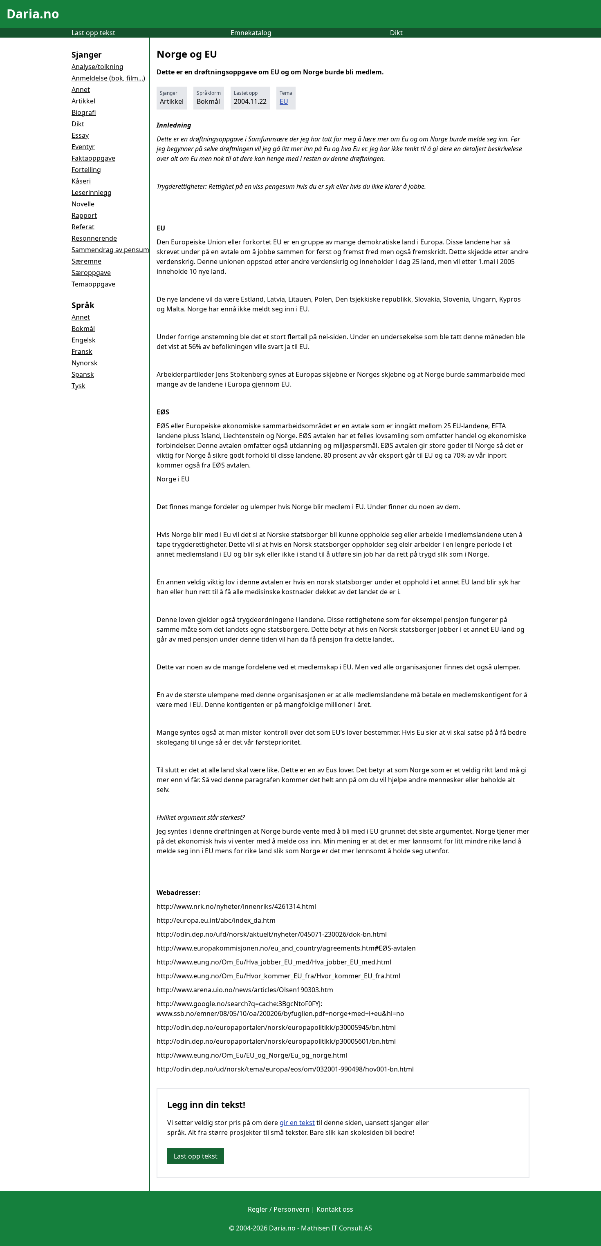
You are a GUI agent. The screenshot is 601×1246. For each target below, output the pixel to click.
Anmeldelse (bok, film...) (108, 78)
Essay (80, 135)
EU (284, 101)
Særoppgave (91, 272)
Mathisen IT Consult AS (336, 1228)
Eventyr (83, 146)
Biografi (84, 112)
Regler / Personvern (278, 1209)
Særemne (86, 261)
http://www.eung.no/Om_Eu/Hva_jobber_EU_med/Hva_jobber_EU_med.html (274, 961)
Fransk (82, 351)
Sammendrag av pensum (110, 249)
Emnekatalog (251, 32)
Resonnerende (94, 238)
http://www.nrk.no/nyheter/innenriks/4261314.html (236, 906)
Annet (81, 89)
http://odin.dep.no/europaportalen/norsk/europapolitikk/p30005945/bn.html (276, 1027)
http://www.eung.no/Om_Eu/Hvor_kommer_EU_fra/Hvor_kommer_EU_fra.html (278, 975)
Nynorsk (85, 362)
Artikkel (83, 100)
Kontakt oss (334, 1209)
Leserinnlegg (92, 192)
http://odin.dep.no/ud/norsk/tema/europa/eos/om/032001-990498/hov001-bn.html (285, 1069)
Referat (83, 226)
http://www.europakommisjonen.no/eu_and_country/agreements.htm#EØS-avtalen (286, 948)
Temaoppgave (93, 284)
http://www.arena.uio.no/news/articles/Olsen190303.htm (245, 989)
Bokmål (83, 328)
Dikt (396, 32)
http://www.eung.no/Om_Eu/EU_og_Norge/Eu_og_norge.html (252, 1055)
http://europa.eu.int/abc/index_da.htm (216, 920)
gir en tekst (297, 1122)
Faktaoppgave (93, 158)
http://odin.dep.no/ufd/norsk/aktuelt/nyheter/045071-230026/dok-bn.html (272, 934)
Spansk (83, 374)
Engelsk (84, 340)
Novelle (83, 203)
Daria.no (33, 13)
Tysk (78, 385)
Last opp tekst (93, 32)
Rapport (84, 215)
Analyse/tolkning (97, 66)
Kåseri (81, 181)
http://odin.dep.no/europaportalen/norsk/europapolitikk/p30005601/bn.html (276, 1041)
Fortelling (86, 169)
